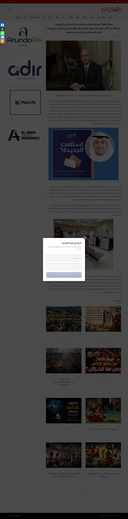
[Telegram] (2, 37)
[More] (2, 41)
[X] (2, 29)
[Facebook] (2, 25)
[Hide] (1, 45)
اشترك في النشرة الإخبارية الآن (64, 275)
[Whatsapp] (2, 33)
